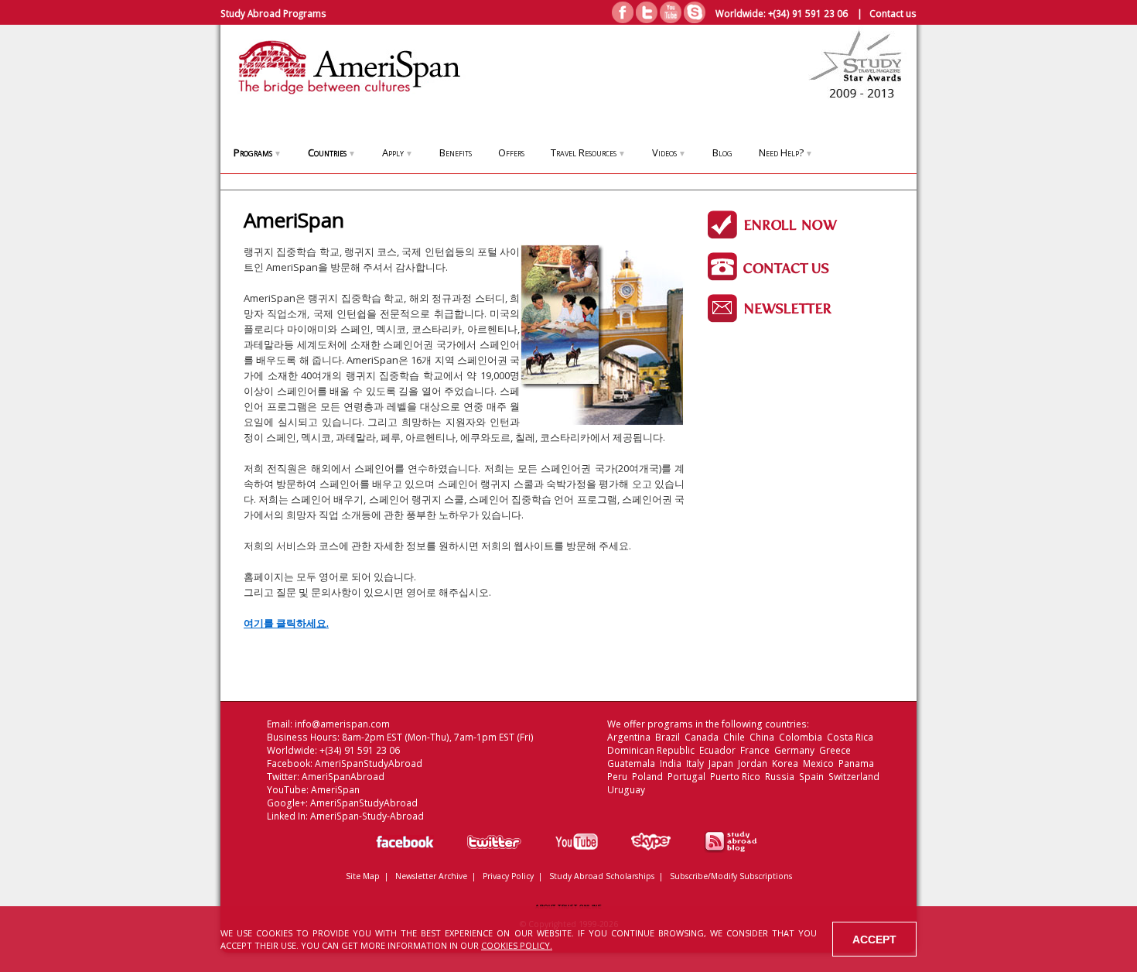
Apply (397, 152)
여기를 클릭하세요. (286, 623)
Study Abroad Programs (273, 13)
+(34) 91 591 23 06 (808, 13)
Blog (722, 152)
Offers (511, 152)
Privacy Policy (508, 876)
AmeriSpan (335, 789)
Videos (669, 152)
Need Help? (786, 152)
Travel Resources (588, 152)
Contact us (893, 13)
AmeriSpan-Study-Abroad (367, 816)
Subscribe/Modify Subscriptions (731, 876)
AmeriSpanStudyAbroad (368, 763)
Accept (874, 939)
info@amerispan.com (342, 724)
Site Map (363, 876)
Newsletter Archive (431, 876)
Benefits (455, 152)
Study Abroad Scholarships (601, 876)
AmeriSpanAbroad (343, 776)
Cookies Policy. (516, 945)
